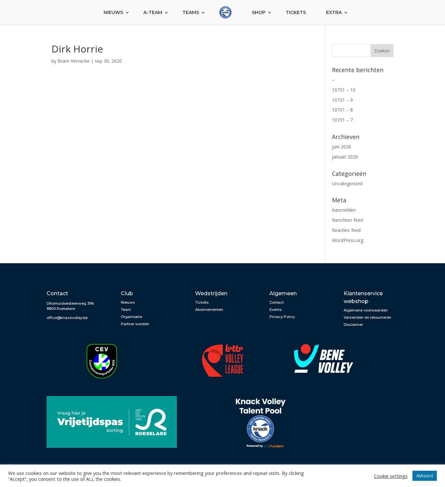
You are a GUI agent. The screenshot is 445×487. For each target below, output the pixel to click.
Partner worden (135, 324)
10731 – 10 (343, 90)
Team (126, 309)
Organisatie (131, 316)
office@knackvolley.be (67, 317)
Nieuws (113, 12)
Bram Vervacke (74, 61)
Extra (334, 12)
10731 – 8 (342, 110)
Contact (276, 302)
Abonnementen (209, 309)
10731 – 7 (342, 120)
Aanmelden (344, 210)
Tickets (296, 12)
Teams (190, 12)
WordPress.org (347, 240)
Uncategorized (347, 183)
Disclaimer (353, 324)
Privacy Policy (282, 316)
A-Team (152, 12)
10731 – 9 (342, 100)
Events (275, 309)
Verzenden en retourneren (367, 317)
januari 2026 (345, 157)
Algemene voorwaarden (366, 310)
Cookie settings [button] (391, 476)
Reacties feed (346, 230)
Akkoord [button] (424, 476)
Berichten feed (347, 220)
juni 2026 (341, 147)
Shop (259, 12)
